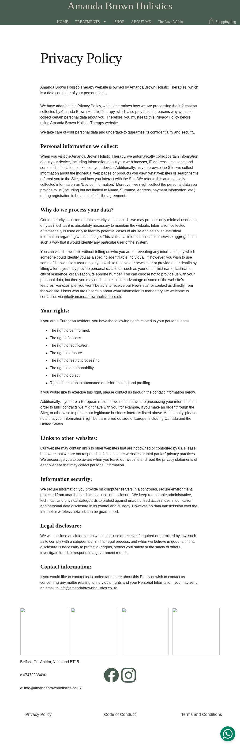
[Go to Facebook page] (111, 675)
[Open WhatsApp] (227, 733)
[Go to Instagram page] (128, 675)
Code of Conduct (120, 714)
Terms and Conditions (201, 714)
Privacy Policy (38, 714)
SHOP (119, 22)
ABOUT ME (141, 22)
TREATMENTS (87, 22)
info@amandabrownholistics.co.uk (92, 297)
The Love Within (170, 22)
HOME (62, 22)
